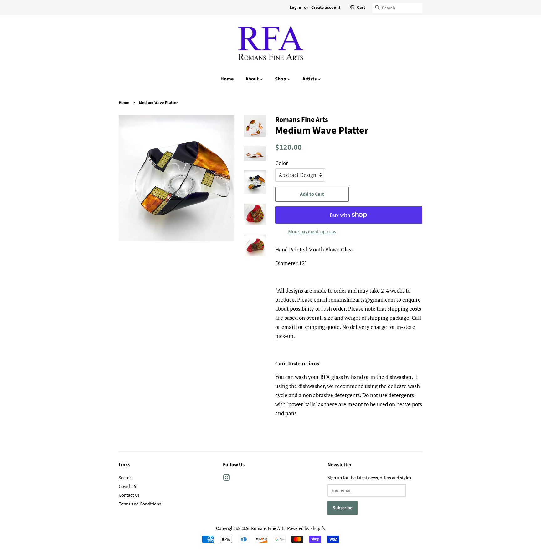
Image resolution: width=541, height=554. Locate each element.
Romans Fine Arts (268, 528)
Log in (295, 7)
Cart (361, 7)
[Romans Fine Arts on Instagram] (226, 479)
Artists (309, 78)
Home (227, 78)
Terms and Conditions (140, 504)
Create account (325, 7)
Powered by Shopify (306, 528)
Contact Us (129, 495)
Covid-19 (127, 486)
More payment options (312, 231)
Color (281, 163)
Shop (281, 78)
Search (125, 477)
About (252, 78)
